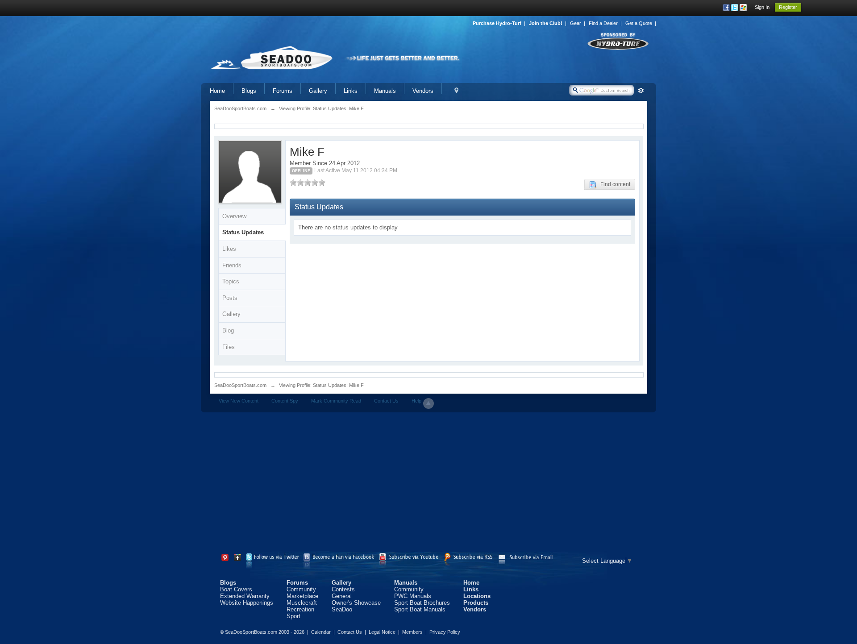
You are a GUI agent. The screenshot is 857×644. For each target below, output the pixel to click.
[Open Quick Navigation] (456, 90)
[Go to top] (428, 403)
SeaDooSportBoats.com (240, 385)
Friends (231, 265)
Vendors (422, 90)
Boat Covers (236, 589)
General (342, 596)
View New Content (238, 400)
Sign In (762, 7)
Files (228, 347)
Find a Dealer (603, 23)
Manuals (385, 90)
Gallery (318, 90)
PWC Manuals (412, 596)
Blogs (248, 90)
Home (217, 90)
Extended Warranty (245, 596)
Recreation (300, 609)
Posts (229, 298)
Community (301, 589)
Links (351, 90)
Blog (228, 330)
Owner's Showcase (356, 602)
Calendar (321, 632)
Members (412, 632)
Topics (230, 281)
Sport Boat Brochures (422, 602)
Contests (343, 589)
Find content (613, 184)
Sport (293, 616)
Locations (477, 596)
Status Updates (243, 232)
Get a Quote (638, 23)
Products (475, 602)
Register (788, 7)
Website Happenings (246, 602)
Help (416, 400)
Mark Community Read (336, 400)
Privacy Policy (444, 632)
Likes (229, 248)
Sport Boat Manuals (419, 609)
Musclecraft (302, 602)
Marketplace (302, 596)
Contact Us (386, 400)
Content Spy (284, 400)
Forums (282, 90)
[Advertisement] (428, 483)
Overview (234, 216)
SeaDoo (342, 609)
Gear (575, 23)
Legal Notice (382, 632)
